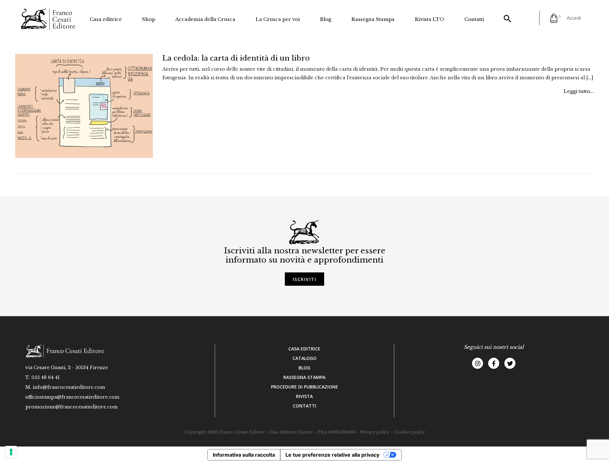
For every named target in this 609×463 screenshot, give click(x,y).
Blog (325, 19)
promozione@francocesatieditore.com (71, 407)
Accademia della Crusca (205, 19)
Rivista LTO (429, 19)
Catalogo (304, 358)
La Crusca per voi (278, 19)
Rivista (304, 396)
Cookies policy (409, 432)
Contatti (474, 19)
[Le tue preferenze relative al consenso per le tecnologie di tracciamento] (11, 452)
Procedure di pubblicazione (304, 387)
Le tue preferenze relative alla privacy (332, 455)
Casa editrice (106, 19)
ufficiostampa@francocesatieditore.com (72, 397)
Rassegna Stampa (373, 19)
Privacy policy (374, 432)
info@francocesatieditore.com (69, 387)
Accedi (574, 18)
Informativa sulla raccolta (244, 455)
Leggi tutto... (579, 91)
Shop (148, 19)
